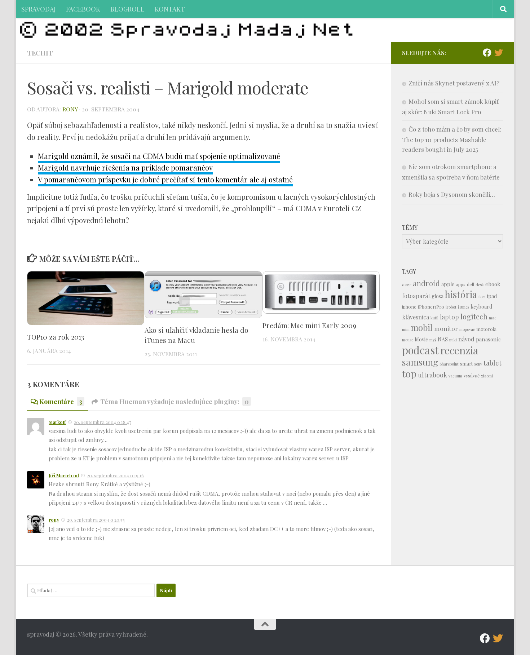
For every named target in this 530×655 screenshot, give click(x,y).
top (409, 373)
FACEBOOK (83, 8)
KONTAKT (170, 8)
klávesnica (415, 317)
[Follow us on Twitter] (498, 52)
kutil (434, 317)
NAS (443, 339)
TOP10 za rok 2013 (55, 336)
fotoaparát (416, 296)
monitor (446, 328)
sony (478, 364)
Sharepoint (449, 364)
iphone (409, 307)
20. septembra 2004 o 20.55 (96, 520)
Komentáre (60, 401)
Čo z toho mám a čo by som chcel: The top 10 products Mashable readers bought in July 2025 (451, 139)
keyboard (481, 306)
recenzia (459, 350)
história (461, 294)
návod (466, 339)
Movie (421, 339)
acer (406, 284)
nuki (453, 339)
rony (70, 109)
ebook (492, 284)
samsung (420, 362)
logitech (473, 316)
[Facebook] (487, 52)
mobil (422, 327)
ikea (482, 296)
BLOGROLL (127, 8)
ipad (492, 296)
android (426, 283)
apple (447, 284)
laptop (449, 317)
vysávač (472, 375)
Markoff (57, 422)
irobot (451, 307)
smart (466, 363)
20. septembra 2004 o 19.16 (115, 475)
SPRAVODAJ (38, 8)
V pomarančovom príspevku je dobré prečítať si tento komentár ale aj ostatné (165, 179)
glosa (437, 296)
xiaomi (487, 376)
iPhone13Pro (431, 307)
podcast (420, 350)
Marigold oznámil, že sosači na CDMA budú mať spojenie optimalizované (159, 156)
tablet (492, 362)
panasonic (488, 339)
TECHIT (40, 52)
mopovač (467, 329)
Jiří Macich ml (64, 475)
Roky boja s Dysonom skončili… (451, 194)
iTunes (463, 307)
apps (460, 284)
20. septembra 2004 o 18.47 (102, 422)
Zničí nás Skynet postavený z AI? (453, 83)
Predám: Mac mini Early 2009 (309, 325)
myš (432, 339)
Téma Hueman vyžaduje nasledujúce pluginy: (174, 401)
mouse (407, 339)
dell (470, 284)
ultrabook (432, 374)
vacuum (455, 376)
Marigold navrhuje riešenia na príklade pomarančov (125, 167)
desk (480, 284)
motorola (486, 329)
